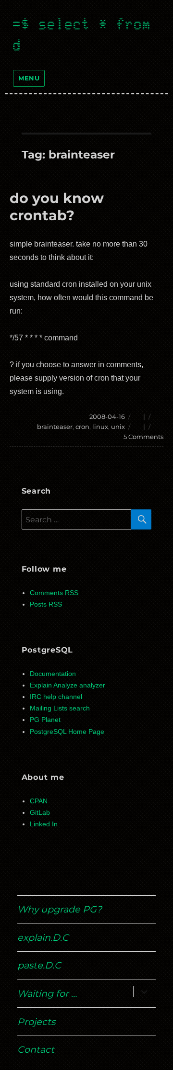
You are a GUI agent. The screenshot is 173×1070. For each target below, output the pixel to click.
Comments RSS (54, 593)
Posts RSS (46, 604)
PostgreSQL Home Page (67, 731)
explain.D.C (43, 937)
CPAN (39, 801)
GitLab (40, 812)
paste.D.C (39, 965)
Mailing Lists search (60, 708)
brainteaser (55, 426)
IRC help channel (56, 696)
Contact (35, 1049)
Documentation (53, 673)
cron (82, 426)
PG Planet (45, 719)
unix (118, 426)
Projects (36, 1021)
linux (100, 426)
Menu (28, 78)
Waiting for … (47, 993)
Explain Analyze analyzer (67, 685)
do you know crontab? (57, 207)
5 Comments (143, 436)
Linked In (44, 824)
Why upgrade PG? (59, 909)
